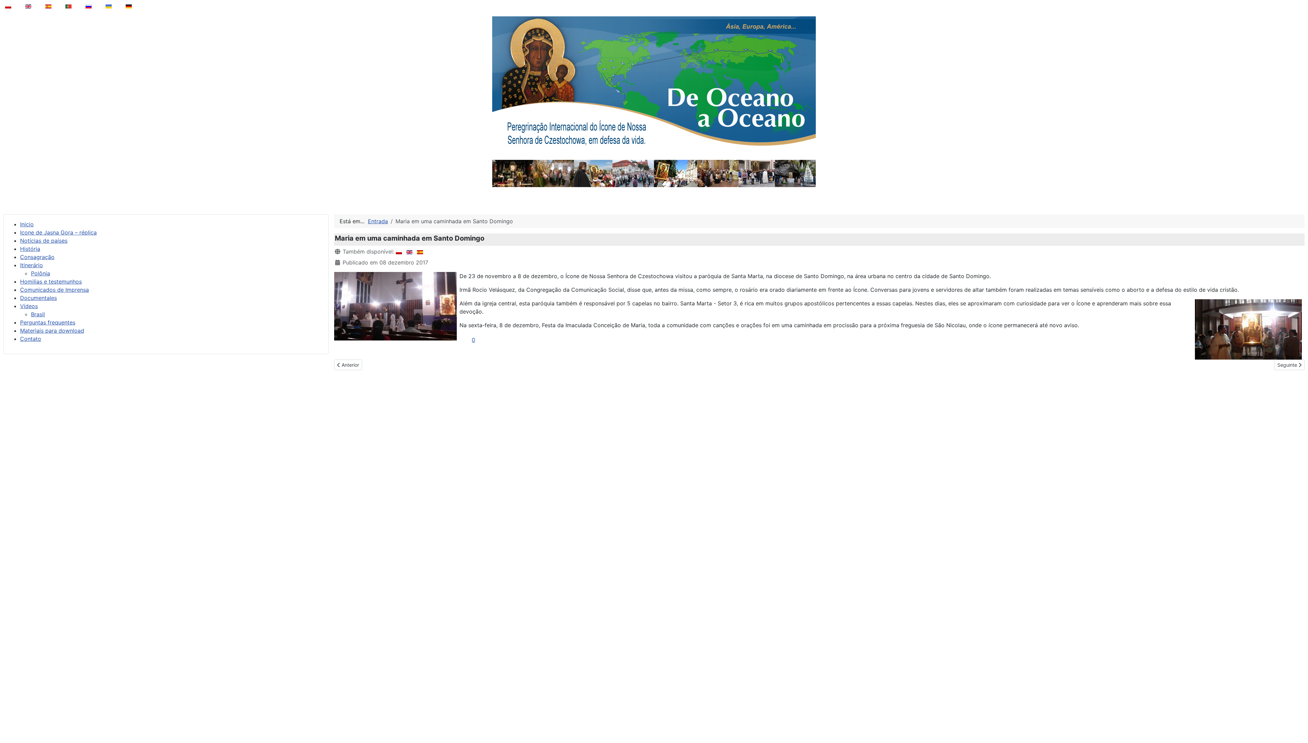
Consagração (37, 257)
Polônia (40, 273)
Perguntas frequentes (47, 322)
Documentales (38, 297)
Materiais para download (52, 330)
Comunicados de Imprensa (54, 289)
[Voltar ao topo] (1298, 720)
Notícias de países (43, 240)
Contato (30, 338)
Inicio (27, 224)
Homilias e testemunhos (51, 281)
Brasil (38, 314)
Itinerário (31, 265)
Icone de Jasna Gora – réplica (58, 232)
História (30, 248)
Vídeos (29, 306)
